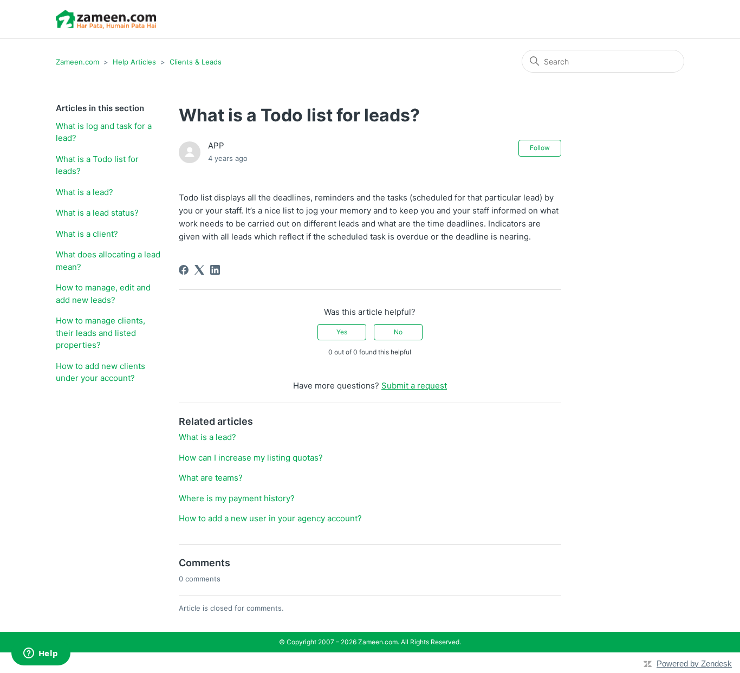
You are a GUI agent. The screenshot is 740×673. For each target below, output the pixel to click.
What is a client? (87, 234)
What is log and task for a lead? (104, 132)
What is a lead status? (97, 213)
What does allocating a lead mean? (108, 260)
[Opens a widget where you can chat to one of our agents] (40, 654)
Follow (540, 148)
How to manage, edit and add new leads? (103, 293)
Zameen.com (77, 61)
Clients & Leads (196, 61)
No (398, 332)
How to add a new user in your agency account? (270, 518)
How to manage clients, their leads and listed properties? (100, 332)
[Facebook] (184, 270)
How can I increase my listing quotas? (251, 457)
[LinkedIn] (215, 270)
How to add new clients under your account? (100, 372)
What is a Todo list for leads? (97, 165)
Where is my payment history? (237, 498)
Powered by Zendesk (694, 663)
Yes (341, 332)
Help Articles (134, 61)
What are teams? (211, 478)
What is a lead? (84, 192)
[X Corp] (199, 270)
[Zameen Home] (106, 19)
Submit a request (414, 385)
